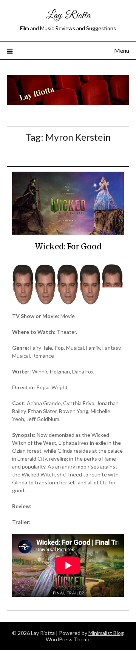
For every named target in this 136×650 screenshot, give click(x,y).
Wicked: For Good (68, 246)
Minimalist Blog (106, 633)
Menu (121, 50)
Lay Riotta (68, 16)
